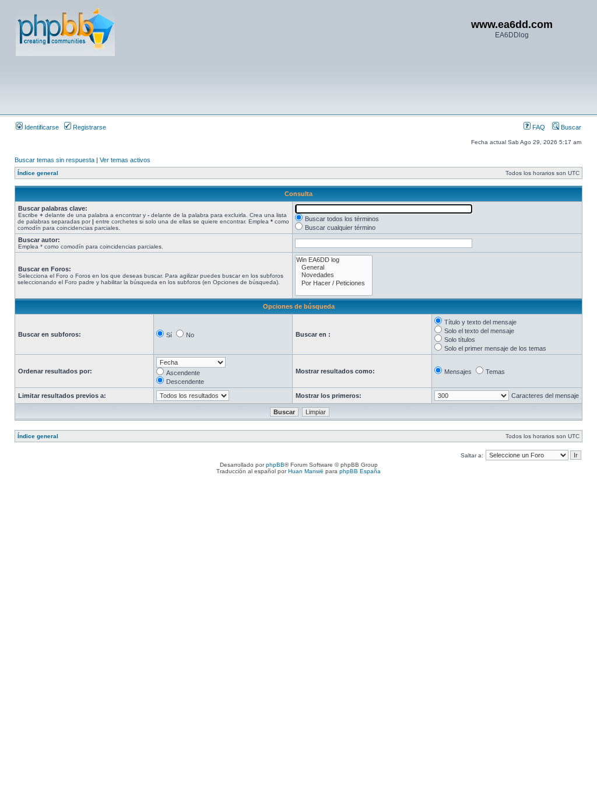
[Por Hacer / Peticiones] (333, 283)
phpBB (275, 465)
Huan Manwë (306, 471)
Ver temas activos (125, 159)
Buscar (570, 127)
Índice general (37, 173)
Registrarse (88, 127)
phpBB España (360, 471)
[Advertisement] (228, 84)
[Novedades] (333, 275)
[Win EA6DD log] (333, 260)
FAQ (538, 127)
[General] (333, 267)
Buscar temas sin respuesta (54, 159)
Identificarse (41, 127)
